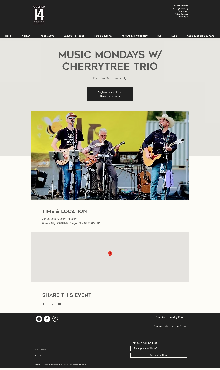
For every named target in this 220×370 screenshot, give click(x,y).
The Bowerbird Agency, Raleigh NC (74, 364)
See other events (110, 96)
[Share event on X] (51, 304)
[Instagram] (39, 319)
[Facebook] (47, 319)
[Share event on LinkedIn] (59, 304)
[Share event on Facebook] (43, 304)
